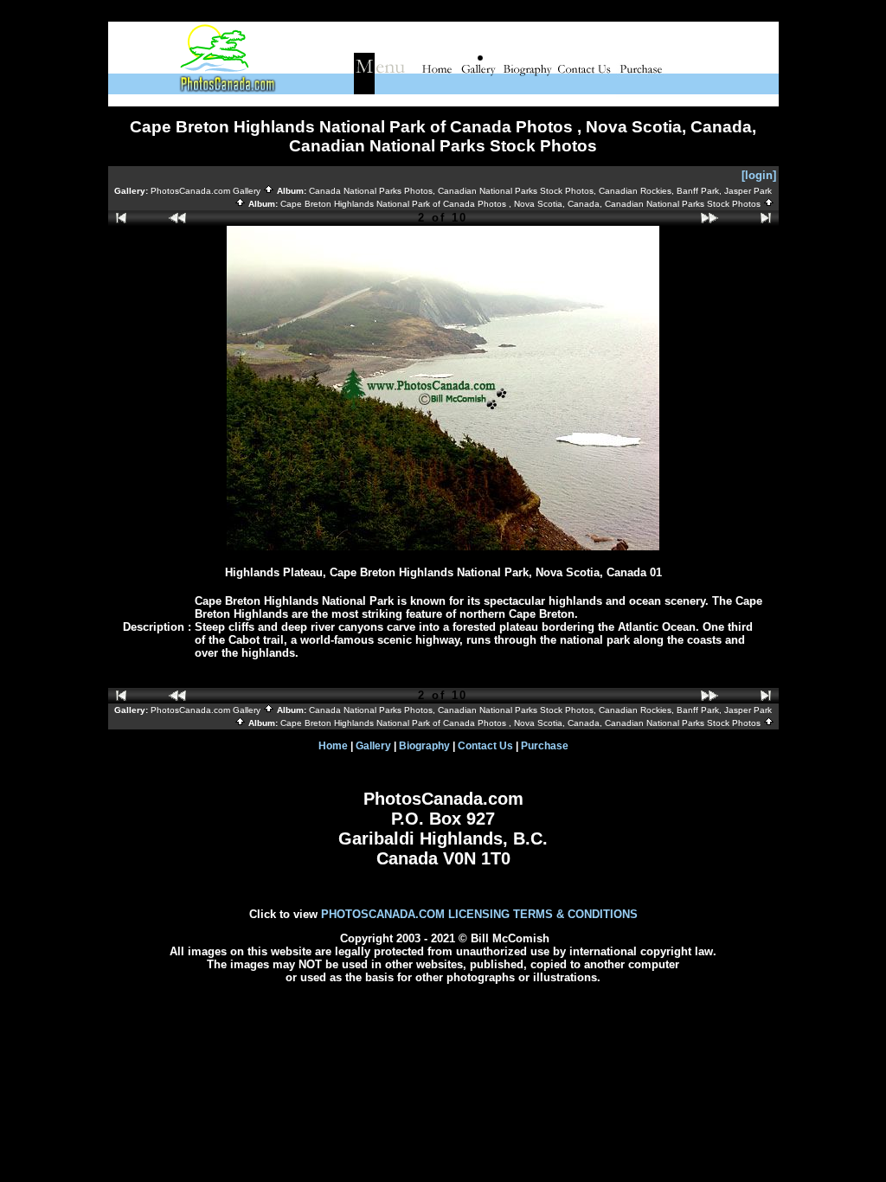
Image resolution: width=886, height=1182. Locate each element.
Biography (424, 746)
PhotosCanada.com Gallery (207, 191)
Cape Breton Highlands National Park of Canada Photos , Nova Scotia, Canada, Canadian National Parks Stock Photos (521, 204)
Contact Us (485, 746)
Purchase (544, 746)
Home (333, 746)
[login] (759, 175)
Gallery (373, 746)
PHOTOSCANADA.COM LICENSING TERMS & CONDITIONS (479, 914)
